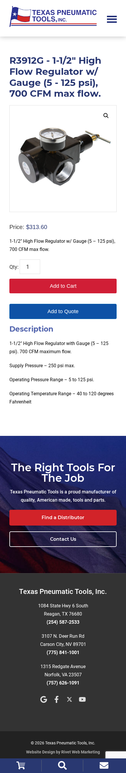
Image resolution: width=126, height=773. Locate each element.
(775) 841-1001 (63, 652)
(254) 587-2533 (63, 622)
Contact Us (63, 539)
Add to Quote (63, 311)
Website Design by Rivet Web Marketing (63, 752)
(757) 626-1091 (63, 683)
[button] (106, 115)
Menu (112, 18)
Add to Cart (63, 286)
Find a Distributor (63, 517)
